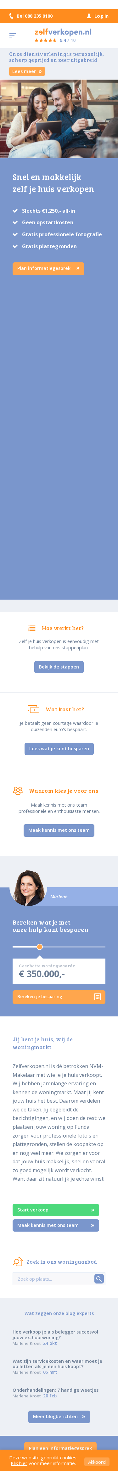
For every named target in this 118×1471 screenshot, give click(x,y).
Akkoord (97, 1462)
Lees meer (24, 71)
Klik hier (19, 1463)
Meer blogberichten (56, 1416)
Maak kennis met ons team (59, 830)
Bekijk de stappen (59, 667)
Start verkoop (32, 1210)
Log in (101, 16)
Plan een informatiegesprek (60, 1448)
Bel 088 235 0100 (35, 16)
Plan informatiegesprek (44, 268)
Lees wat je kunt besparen (59, 749)
